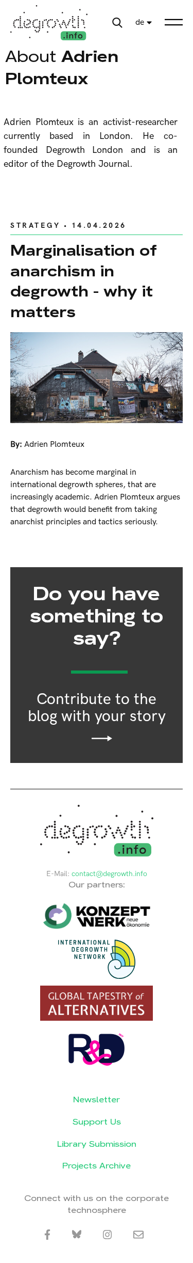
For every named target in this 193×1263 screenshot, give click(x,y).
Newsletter (96, 1099)
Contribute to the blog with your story (97, 708)
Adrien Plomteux (54, 444)
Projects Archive (96, 1165)
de (139, 22)
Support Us (97, 1121)
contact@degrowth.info (109, 873)
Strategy (35, 225)
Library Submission (96, 1144)
